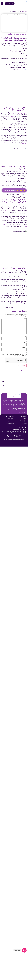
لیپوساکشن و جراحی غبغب (20, 460)
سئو (14, 440)
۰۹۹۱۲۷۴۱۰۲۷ (22, 143)
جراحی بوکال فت (22, 465)
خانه (26, 11)
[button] (2, 3)
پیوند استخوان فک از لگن (21, 483)
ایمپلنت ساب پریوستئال (21, 491)
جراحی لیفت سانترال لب (21, 454)
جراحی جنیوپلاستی (22, 475)
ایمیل (25, 342)
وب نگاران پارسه (10, 440)
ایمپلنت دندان (23, 493)
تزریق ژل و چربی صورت (21, 501)
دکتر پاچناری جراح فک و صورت (19, 112)
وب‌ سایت (24, 347)
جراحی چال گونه (23, 452)
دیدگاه (25, 318)
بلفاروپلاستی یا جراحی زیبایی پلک (19, 488)
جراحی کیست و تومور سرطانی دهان (18, 467)
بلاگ (23, 11)
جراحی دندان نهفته (22, 478)
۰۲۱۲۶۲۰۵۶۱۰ (6, 142)
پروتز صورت (14, 50)
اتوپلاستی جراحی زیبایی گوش (20, 499)
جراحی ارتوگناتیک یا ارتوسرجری (19, 496)
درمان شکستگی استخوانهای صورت (18, 462)
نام (25, 336)
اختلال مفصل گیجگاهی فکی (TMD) (18, 473)
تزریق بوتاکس (23, 480)
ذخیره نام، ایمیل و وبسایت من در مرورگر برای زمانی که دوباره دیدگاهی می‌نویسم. (14, 355)
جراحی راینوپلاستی (22, 470)
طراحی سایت (18, 440)
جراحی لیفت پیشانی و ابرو (20, 457)
